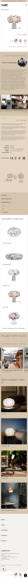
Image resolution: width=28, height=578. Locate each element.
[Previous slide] (3, 101)
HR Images (5, 212)
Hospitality (23, 344)
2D (3, 205)
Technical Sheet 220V (6, 198)
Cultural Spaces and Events (9, 344)
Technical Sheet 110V (6, 202)
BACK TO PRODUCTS (5, 9)
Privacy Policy (11, 565)
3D (3, 208)
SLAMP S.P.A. (5, 550)
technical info (12, 46)
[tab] (25, 112)
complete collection (22, 46)
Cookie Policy (4, 565)
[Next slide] (24, 101)
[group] (12, 360)
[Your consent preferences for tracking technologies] (25, 575)
